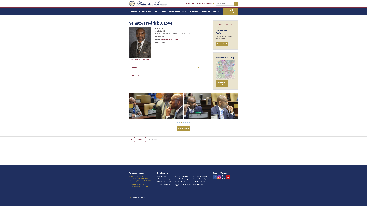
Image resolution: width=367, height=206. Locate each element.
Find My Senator (230, 11)
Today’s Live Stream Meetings (173, 11)
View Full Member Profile (223, 31)
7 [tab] (190, 123)
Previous (131, 106)
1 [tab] (178, 123)
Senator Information (165, 181)
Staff (156, 11)
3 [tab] (182, 123)
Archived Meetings (182, 179)
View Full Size (222, 82)
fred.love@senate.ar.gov (169, 39)
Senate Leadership (164, 179)
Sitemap (135, 197)
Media (188, 3)
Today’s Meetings (182, 176)
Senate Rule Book (164, 184)
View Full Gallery (183, 128)
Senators (134, 11)
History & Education (209, 11)
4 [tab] (184, 123)
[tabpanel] (142, 106)
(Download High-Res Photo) (140, 60)
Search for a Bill (207, 3)
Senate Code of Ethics (183, 184)
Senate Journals (199, 184)
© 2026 (130, 197)
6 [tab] (188, 123)
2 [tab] (180, 123)
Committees (135, 75)
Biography (134, 67)
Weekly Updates (199, 181)
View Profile (221, 44)
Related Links (196, 3)
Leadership (146, 11)
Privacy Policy (141, 197)
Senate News (193, 11)
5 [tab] (186, 123)
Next (236, 106)
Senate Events (181, 181)
